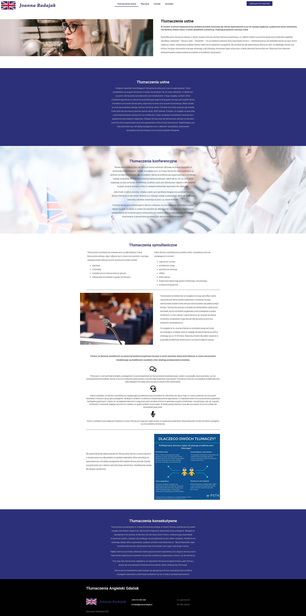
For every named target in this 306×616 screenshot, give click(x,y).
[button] (259, 3)
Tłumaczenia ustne (126, 4)
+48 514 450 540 (138, 600)
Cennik (157, 4)
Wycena (145, 4)
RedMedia (100, 611)
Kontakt (169, 4)
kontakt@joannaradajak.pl (141, 604)
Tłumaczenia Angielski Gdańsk (112, 588)
